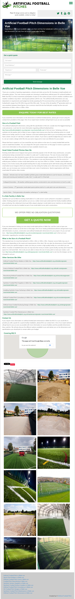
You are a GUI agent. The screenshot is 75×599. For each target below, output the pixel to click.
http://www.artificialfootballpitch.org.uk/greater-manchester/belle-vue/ (23, 130)
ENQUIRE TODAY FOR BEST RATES (37, 112)
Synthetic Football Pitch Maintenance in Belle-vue (19, 591)
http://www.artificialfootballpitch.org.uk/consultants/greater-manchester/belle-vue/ (31, 233)
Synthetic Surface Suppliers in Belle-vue (16, 583)
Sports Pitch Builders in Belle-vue (14, 577)
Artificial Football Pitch (64, 596)
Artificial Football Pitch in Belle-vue (14, 575)
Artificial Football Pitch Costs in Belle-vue (16, 579)
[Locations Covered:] (3, 3)
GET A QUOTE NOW (37, 219)
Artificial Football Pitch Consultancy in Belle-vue (18, 587)
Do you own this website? (29, 345)
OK (50, 345)
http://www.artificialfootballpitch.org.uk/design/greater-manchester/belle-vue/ (29, 252)
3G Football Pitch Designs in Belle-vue (15, 589)
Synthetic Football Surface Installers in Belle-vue (18, 585)
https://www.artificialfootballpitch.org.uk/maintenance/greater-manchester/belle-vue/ (29, 314)
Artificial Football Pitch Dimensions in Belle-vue (18, 593)
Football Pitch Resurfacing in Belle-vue (15, 581)
